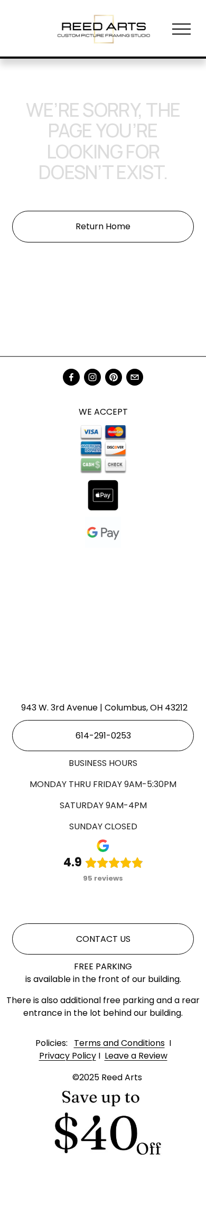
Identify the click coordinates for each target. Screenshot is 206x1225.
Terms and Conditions (119, 1043)
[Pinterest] (113, 377)
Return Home (103, 226)
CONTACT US (103, 939)
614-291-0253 (103, 736)
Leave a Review (136, 1056)
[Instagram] (92, 377)
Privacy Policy (67, 1056)
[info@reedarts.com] (134, 377)
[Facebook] (71, 377)
